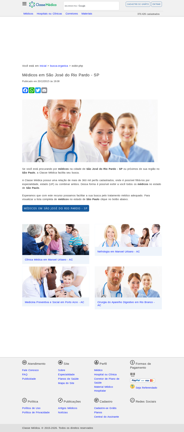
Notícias (63, 412)
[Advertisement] (92, 39)
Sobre (61, 370)
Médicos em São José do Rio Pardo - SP (56, 208)
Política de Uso (31, 408)
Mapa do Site (66, 383)
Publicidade (29, 378)
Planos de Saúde (68, 378)
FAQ (24, 374)
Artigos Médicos (67, 408)
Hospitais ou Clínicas (49, 13)
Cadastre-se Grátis (138, 4)
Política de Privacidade (36, 412)
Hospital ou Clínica (105, 374)
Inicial (43, 65)
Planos (98, 412)
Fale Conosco (30, 370)
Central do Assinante (106, 416)
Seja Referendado (146, 387)
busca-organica (59, 65)
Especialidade (66, 374)
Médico (98, 370)
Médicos (28, 13)
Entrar (157, 4)
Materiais (87, 13)
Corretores (72, 13)
